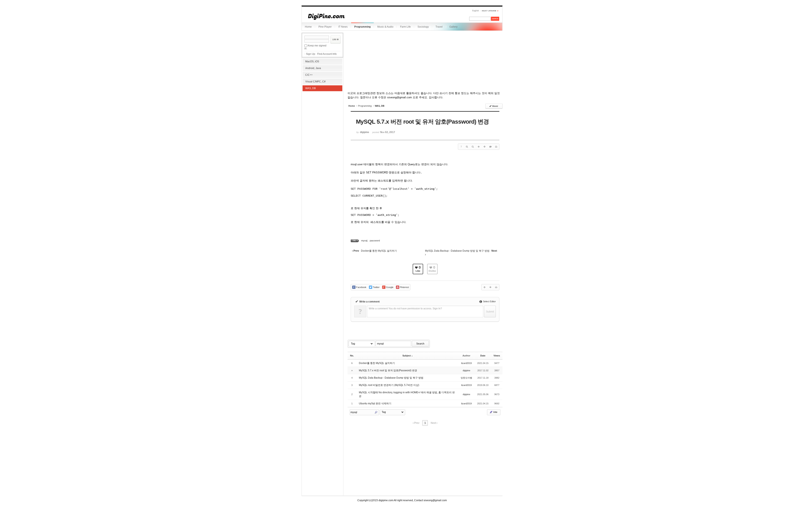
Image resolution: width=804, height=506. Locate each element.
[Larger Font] (467, 147)
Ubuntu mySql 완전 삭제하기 (375, 403)
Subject (406, 355)
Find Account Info (327, 54)
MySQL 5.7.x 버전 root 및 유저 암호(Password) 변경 (388, 370)
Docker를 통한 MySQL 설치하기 (377, 363)
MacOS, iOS (312, 61)
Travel (439, 26)
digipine (466, 370)
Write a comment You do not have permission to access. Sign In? (405, 308)
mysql (364, 240)
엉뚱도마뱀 (466, 378)
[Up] (479, 147)
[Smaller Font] (473, 147)
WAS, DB (310, 88)
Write (495, 412)
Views (496, 355)
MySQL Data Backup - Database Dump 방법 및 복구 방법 (391, 377)
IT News (343, 26)
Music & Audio (385, 26)
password (375, 240)
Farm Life (405, 26)
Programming (362, 26)
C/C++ (309, 74)
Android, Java (313, 68)
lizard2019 (466, 363)
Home (308, 26)
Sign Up (310, 54)
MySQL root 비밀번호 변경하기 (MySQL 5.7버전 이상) (389, 385)
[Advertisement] (322, 119)
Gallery (453, 26)
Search (420, 343)
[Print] (496, 147)
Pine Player (325, 26)
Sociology (423, 26)
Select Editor (489, 301)
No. (352, 355)
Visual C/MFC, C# (315, 81)
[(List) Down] (484, 147)
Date (482, 355)
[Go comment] (490, 147)
